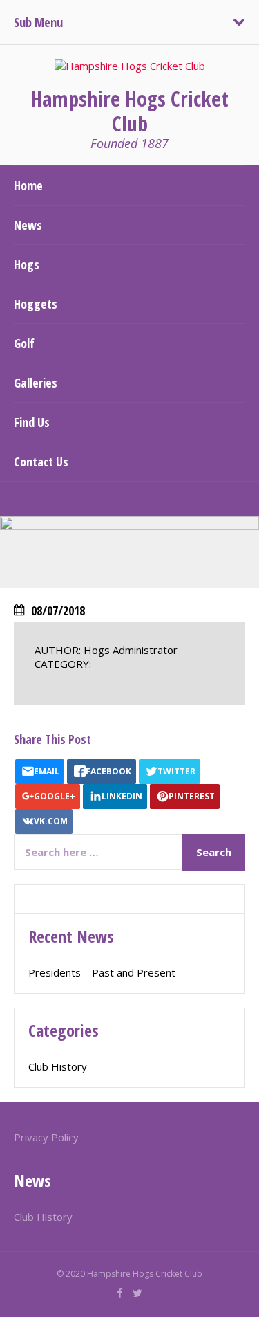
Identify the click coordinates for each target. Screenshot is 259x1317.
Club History (57, 1066)
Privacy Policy (46, 1137)
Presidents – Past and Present (101, 972)
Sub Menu (38, 22)
